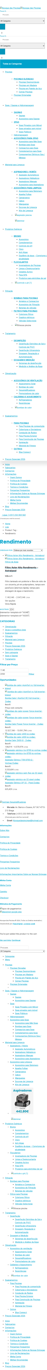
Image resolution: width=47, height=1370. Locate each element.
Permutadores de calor (29, 393)
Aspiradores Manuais (28, 181)
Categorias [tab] (10, 956)
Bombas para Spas (27, 145)
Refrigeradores (25, 400)
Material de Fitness (27, 446)
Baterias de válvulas (27, 308)
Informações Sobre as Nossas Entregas (27, 493)
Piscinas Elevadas (24, 79)
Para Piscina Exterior (28, 436)
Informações (10, 474)
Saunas (18, 112)
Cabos (21, 201)
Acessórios (24, 239)
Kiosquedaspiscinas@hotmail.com (28, 820)
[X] (41, 1)
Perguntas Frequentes (20, 490)
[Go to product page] (26, 557)
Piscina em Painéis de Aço (30, 88)
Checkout (4, 898)
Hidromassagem (21, 135)
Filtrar (31, 674)
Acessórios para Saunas (29, 119)
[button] (1, 5)
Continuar (16, 940)
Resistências (24, 403)
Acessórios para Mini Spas (30, 141)
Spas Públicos (25, 132)
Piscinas (8, 72)
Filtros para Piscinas (25, 311)
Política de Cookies (18, 484)
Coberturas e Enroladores (30, 429)
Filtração (9, 291)
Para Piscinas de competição (31, 426)
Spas (16, 122)
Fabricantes (10, 468)
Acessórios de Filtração (29, 304)
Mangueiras (24, 204)
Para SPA (23, 275)
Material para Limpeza (14, 165)
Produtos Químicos (13, 229)
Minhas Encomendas (19, 503)
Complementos (25, 242)
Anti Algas (23, 252)
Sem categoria (11, 652)
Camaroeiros (24, 198)
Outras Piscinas (25, 92)
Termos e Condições (19, 487)
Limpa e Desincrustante (29, 268)
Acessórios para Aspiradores (31, 185)
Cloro (21, 249)
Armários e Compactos (29, 301)
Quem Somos (16, 477)
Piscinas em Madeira (28, 85)
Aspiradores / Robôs (25, 172)
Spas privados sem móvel (30, 128)
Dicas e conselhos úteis (15, 630)
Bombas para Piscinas (26, 298)
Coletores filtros (26, 314)
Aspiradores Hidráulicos (29, 178)
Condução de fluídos (28, 433)
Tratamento (10, 333)
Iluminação (23, 442)
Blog (7, 506)
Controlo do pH (25, 246)
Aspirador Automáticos (29, 175)
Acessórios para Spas (26, 138)
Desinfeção (20, 340)
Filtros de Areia (11, 562)
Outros (18, 449)
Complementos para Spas (30, 151)
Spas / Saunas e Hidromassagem (19, 105)
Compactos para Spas (28, 148)
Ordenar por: (6, 550)
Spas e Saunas (11, 656)
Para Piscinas (21, 423)
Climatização (10, 373)
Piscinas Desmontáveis (29, 82)
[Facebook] (45, 1)
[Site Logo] (20, 8)
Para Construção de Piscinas (31, 439)
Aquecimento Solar (27, 384)
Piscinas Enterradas (22, 95)
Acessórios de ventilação (28, 380)
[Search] (2, 27)
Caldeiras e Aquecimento (27, 397)
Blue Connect (25, 452)
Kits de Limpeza (26, 210)
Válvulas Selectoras (27, 321)
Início (7, 464)
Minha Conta (15, 500)
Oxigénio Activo (26, 272)
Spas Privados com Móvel (30, 125)
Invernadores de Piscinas (30, 265)
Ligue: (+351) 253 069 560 (14, 515)
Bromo (17, 236)
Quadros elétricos (26, 317)
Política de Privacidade (20, 480)
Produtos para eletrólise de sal (32, 278)
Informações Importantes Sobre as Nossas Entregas (23, 874)
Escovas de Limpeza (28, 207)
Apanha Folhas (25, 194)
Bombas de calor (26, 387)
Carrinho (3, 891)
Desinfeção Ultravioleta (29, 350)
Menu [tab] (7, 959)
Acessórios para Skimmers (30, 191)
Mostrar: (4, 609)
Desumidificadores (27, 390)
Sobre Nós (4, 830)
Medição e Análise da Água (30, 366)
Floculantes (21, 262)
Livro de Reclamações (20, 497)
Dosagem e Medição (24, 360)
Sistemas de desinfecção (30, 363)
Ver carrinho (5, 940)
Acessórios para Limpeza (27, 188)
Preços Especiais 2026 (15, 459)
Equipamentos (11, 416)
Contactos (9, 471)
